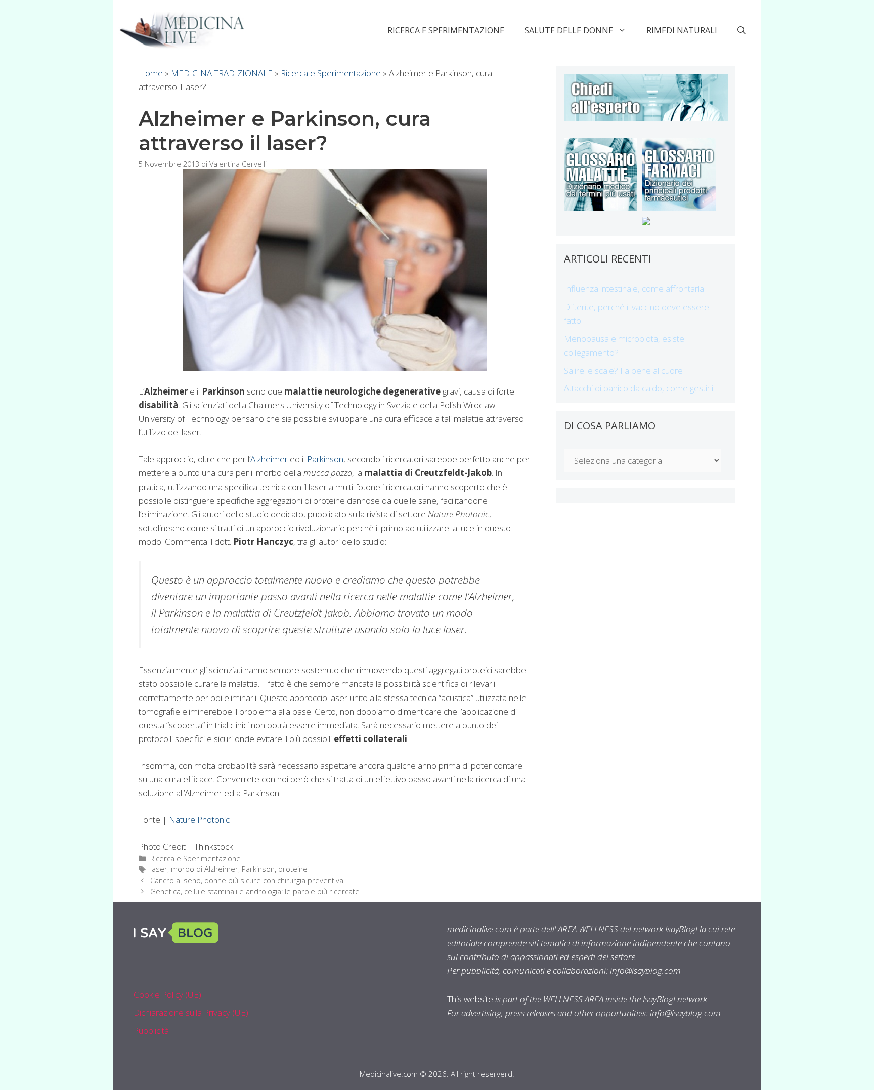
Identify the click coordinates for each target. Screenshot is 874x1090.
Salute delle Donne (569, 30)
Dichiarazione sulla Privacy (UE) (191, 1012)
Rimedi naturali (681, 30)
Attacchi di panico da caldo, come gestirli (638, 388)
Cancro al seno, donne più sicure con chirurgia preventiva (246, 880)
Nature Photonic (199, 819)
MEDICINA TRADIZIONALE (222, 73)
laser (158, 869)
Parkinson (325, 459)
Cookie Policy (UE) (167, 994)
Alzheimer (269, 459)
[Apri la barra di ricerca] (741, 30)
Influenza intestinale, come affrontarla (634, 288)
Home (151, 73)
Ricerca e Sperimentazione (445, 30)
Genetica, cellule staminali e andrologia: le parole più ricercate (255, 891)
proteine (293, 869)
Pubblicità (151, 1030)
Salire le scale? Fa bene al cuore (623, 370)
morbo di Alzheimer (204, 869)
